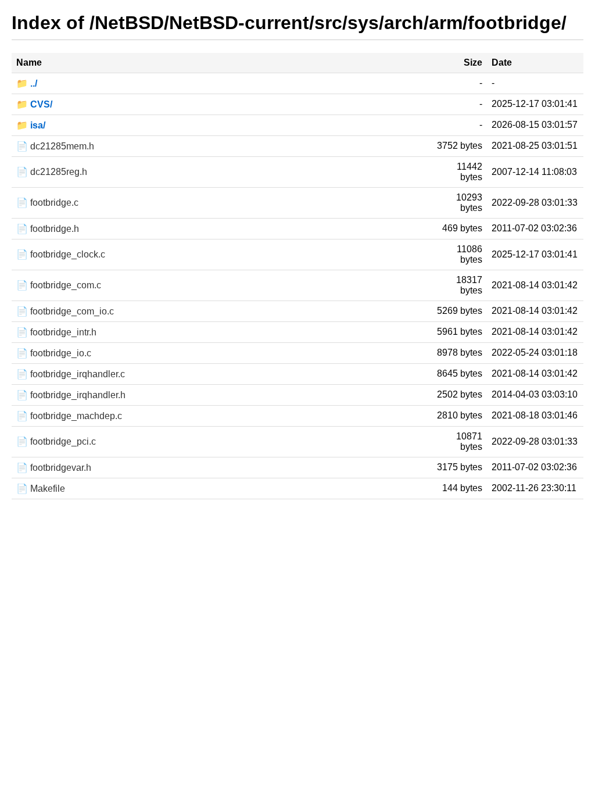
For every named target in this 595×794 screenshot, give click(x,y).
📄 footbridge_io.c (53, 353)
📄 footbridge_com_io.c (65, 311)
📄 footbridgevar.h (53, 468)
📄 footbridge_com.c (58, 285)
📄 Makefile (40, 488)
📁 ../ (26, 83)
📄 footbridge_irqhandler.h (71, 395)
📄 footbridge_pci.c (56, 441)
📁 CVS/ (34, 104)
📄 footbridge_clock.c (60, 254)
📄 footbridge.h (47, 229)
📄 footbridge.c (47, 203)
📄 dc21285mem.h (55, 146)
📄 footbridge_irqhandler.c (70, 374)
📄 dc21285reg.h (51, 172)
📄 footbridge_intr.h (56, 332)
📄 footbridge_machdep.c (69, 416)
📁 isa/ (30, 125)
